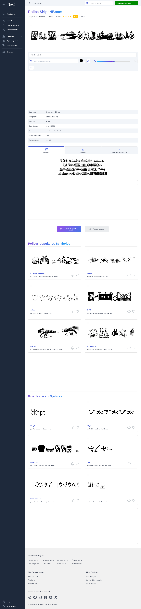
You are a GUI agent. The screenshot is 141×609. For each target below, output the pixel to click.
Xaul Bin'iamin (93, 465)
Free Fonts (31, 580)
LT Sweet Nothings (37, 273)
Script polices (61, 564)
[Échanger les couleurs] (88, 61)
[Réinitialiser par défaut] (135, 61)
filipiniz (91, 429)
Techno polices (77, 564)
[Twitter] (56, 598)
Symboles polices (48, 560)
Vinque (35, 429)
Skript (32, 426)
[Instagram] (40, 598)
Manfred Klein (40, 16)
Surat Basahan (35, 499)
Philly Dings (34, 462)
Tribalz (89, 273)
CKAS (89, 310)
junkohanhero (93, 313)
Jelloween (36, 313)
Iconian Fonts (37, 465)
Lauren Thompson (38, 276)
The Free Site (32, 583)
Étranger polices (77, 560)
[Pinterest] (50, 598)
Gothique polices (33, 564)
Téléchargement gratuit (71, 229)
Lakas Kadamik (37, 502)
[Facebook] (35, 598)
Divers (57, 112)
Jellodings (34, 310)
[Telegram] (30, 598)
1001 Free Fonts (33, 577)
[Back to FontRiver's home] (10, 4)
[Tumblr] (45, 598)
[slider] (113, 61)
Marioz (91, 276)
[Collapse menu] (3, 4)
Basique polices (33, 560)
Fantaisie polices (62, 560)
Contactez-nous (91, 583)
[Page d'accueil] (29, 3)
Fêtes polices (47, 564)
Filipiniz (90, 426)
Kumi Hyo (92, 502)
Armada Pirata (92, 346)
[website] (56, 116)
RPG (88, 499)
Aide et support (91, 577)
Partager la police (98, 229)
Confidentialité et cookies (94, 580)
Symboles (49, 112)
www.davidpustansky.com (40, 349)
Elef (88, 462)
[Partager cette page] (31, 68)
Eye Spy (33, 346)
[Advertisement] (82, 92)
